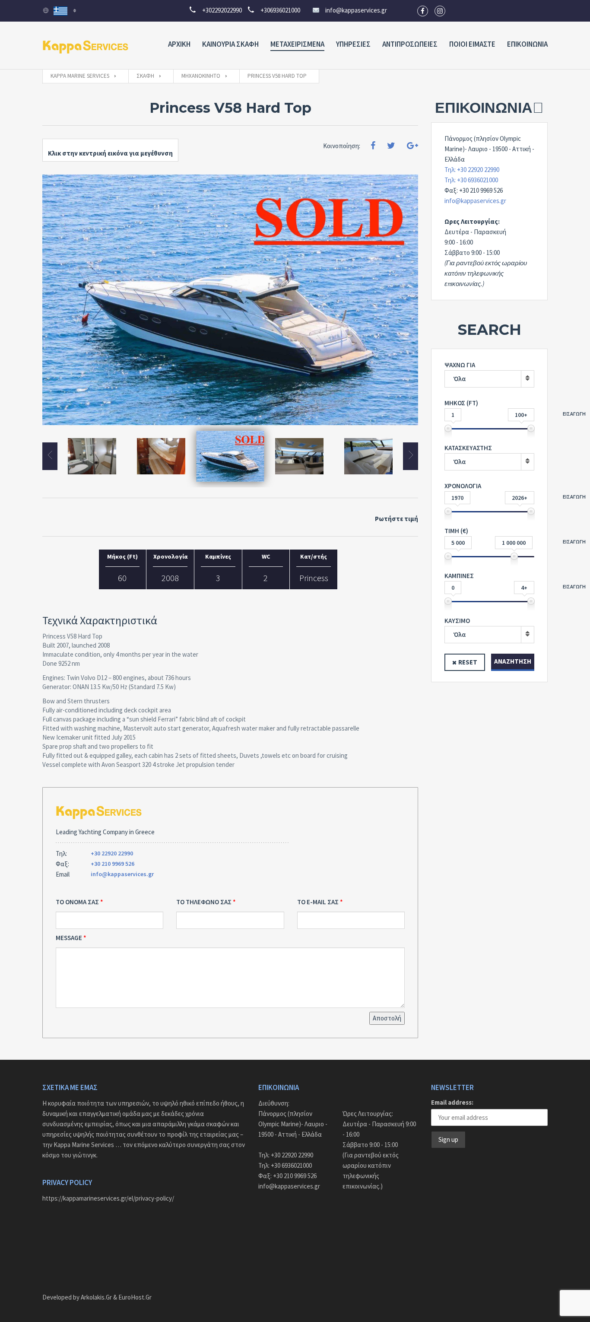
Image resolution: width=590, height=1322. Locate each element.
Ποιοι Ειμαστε (472, 44)
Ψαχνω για (459, 372)
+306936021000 (277, 10)
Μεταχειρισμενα (297, 44)
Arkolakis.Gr (96, 1297)
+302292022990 (219, 10)
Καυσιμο (457, 628)
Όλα (460, 379)
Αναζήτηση (512, 661)
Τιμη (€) (489, 537)
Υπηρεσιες (353, 44)
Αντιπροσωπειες (410, 44)
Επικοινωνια (527, 44)
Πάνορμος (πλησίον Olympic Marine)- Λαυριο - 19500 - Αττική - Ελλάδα (292, 1123)
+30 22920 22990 (112, 853)
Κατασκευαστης (468, 455)
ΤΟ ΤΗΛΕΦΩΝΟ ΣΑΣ (204, 902)
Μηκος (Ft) (489, 409)
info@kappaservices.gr (356, 10)
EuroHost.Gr (135, 1297)
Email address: (452, 1102)
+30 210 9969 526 (112, 864)
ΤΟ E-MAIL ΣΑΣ (318, 902)
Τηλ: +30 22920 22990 (471, 169)
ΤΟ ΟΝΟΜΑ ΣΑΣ (77, 902)
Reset (467, 662)
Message (69, 938)
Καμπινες (489, 581)
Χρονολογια (489, 492)
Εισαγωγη (574, 413)
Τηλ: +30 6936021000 (471, 180)
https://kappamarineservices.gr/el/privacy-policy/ (108, 1198)
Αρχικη (179, 44)
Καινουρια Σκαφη (230, 44)
